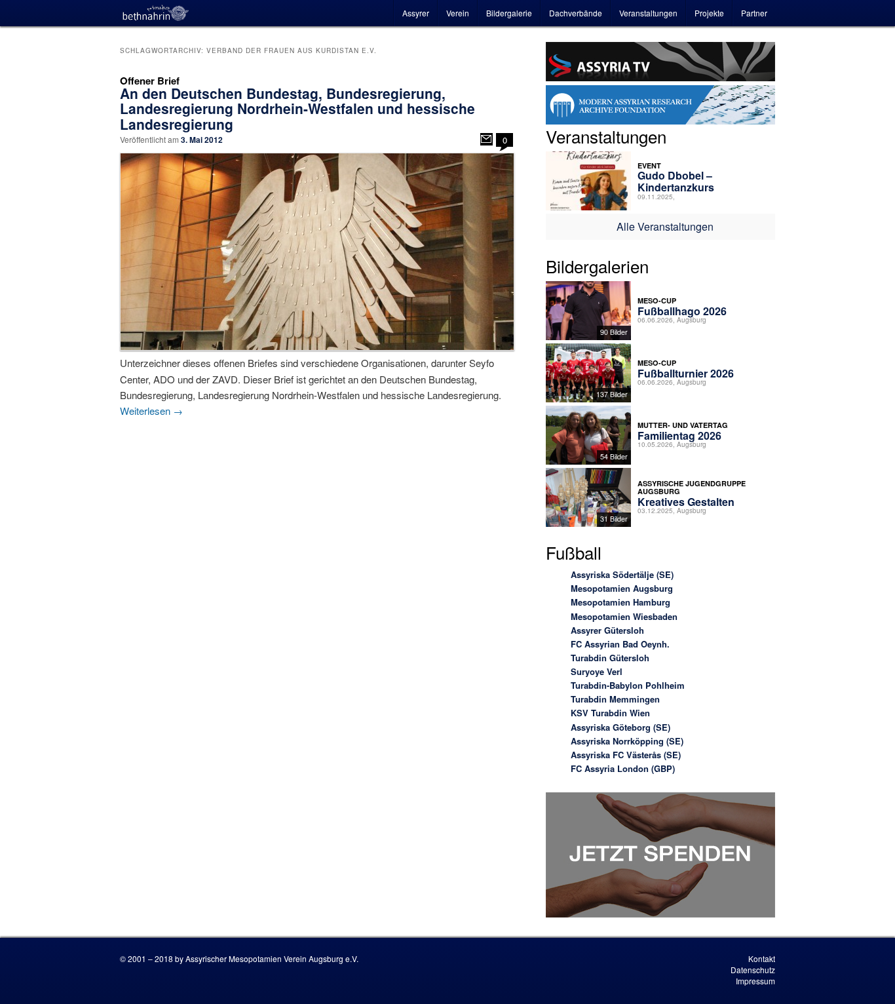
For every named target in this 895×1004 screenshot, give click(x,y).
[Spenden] (660, 856)
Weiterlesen (151, 410)
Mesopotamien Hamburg (620, 602)
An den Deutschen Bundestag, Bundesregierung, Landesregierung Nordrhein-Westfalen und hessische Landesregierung (297, 108)
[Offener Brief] (486, 139)
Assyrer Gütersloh (607, 630)
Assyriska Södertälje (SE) (622, 574)
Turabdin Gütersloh (610, 657)
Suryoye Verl (596, 671)
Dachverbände (575, 12)
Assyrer (415, 12)
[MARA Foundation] (660, 106)
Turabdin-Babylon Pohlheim (628, 685)
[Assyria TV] (660, 63)
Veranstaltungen (648, 12)
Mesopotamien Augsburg (622, 588)
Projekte (709, 12)
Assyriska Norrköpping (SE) (627, 741)
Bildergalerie (509, 12)
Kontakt (761, 958)
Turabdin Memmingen (615, 699)
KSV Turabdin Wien (610, 712)
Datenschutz (753, 969)
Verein (457, 12)
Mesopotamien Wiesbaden (624, 616)
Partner (754, 12)
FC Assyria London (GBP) (623, 768)
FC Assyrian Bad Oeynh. (620, 644)
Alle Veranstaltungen (665, 226)
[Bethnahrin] (156, 13)
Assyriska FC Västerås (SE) (626, 754)
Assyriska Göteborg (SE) (620, 727)
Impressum (755, 980)
